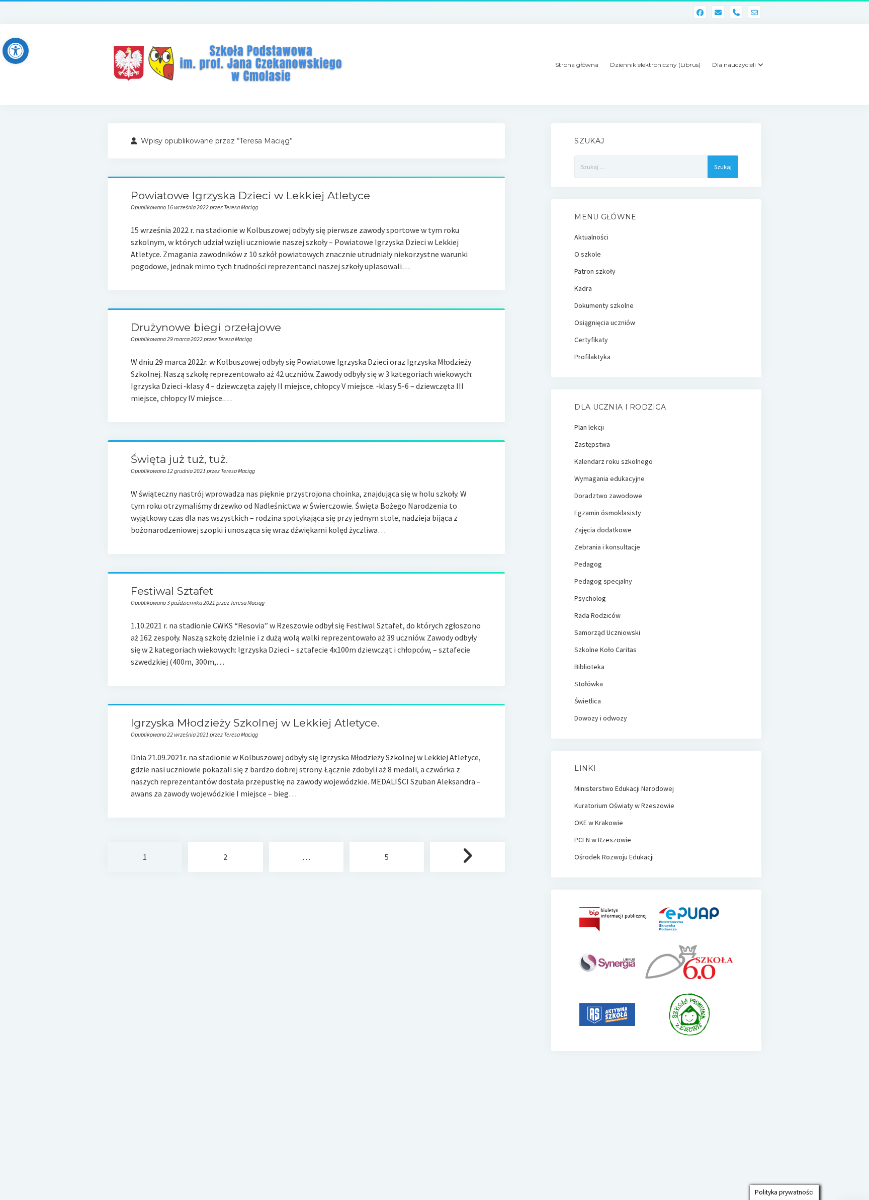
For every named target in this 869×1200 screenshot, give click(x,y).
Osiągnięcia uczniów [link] (604, 322)
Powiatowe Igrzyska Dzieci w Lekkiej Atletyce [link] (250, 195)
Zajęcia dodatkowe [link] (603, 529)
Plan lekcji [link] (589, 427)
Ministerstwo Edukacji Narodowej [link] (624, 788)
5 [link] (387, 857)
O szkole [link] (587, 254)
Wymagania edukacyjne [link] (609, 478)
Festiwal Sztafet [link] (172, 591)
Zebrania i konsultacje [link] (607, 546)
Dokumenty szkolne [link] (604, 305)
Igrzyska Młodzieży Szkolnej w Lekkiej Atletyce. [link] (255, 722)
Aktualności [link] (591, 237)
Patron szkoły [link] (595, 271)
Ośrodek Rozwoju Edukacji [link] (614, 856)
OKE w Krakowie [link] (598, 822)
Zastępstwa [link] (592, 444)
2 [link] (225, 857)
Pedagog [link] (588, 564)
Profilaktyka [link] (592, 356)
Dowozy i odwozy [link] (600, 718)
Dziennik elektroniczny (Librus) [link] (655, 64)
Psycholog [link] (590, 598)
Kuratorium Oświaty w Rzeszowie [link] (624, 805)
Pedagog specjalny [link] (603, 581)
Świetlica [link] (587, 700)
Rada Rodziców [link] (597, 615)
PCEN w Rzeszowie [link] (602, 839)
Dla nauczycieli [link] (734, 64)
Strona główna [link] (576, 64)
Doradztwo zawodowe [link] (608, 495)
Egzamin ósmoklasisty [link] (607, 512)
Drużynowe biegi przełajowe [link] (206, 327)
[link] (16, 51)
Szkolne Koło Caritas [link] (605, 649)
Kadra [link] (583, 288)
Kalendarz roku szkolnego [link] (613, 461)
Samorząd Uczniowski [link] (607, 632)
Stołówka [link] (588, 683)
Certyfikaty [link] (591, 339)
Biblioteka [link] (589, 666)
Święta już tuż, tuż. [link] (179, 459)
